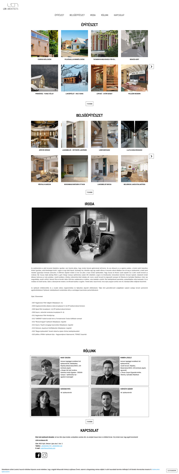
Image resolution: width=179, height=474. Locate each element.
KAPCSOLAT (119, 15)
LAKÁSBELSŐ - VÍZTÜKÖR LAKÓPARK (74, 122)
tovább (89, 104)
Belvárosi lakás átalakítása (134, 156)
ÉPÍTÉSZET (59, 15)
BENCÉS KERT (134, 31)
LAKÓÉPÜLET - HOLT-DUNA (74, 66)
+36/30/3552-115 (57, 446)
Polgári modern (134, 66)
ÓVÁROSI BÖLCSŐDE (44, 31)
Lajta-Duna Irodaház (134, 122)
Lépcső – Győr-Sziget (104, 66)
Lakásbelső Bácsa (104, 156)
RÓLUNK (104, 15)
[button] (151, 66)
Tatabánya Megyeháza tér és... (104, 31)
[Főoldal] (11, 6)
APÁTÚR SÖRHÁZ (44, 122)
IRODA (93, 15)
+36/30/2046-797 (46, 446)
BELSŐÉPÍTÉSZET (77, 15)
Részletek (44, 58)
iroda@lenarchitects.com (47, 448)
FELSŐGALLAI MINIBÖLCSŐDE (74, 31)
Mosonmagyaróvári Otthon (74, 156)
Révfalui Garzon (44, 156)
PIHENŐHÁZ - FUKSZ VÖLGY (44, 66)
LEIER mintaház (104, 122)
